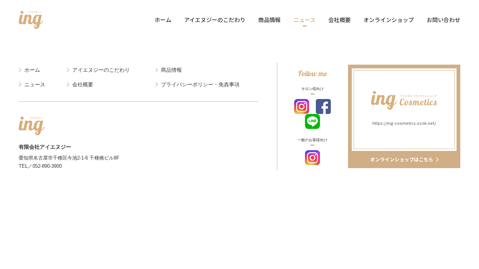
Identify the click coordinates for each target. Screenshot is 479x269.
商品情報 (269, 20)
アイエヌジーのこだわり (214, 20)
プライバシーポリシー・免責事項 (200, 84)
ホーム (163, 20)
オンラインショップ (388, 20)
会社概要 (339, 20)
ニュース (304, 20)
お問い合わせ (443, 20)
